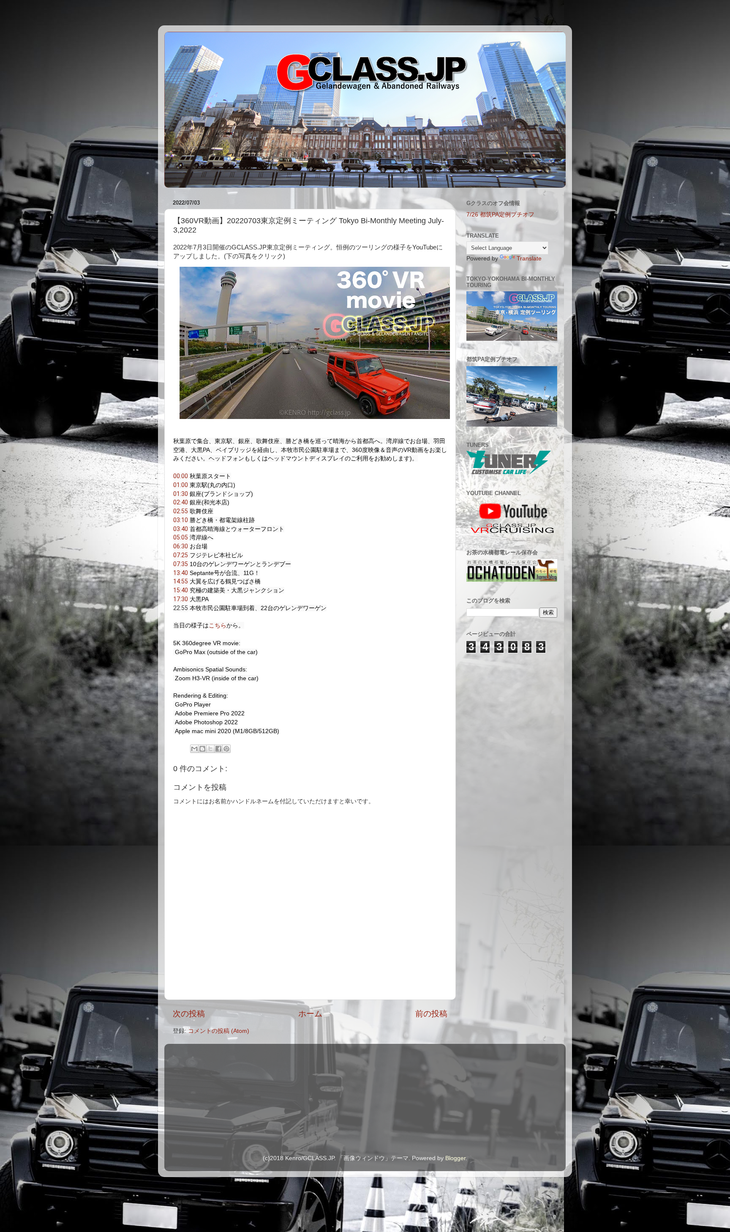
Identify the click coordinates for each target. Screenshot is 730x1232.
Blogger (455, 1158)
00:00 (180, 476)
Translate (529, 258)
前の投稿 (431, 1013)
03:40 (180, 529)
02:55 (180, 511)
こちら (217, 625)
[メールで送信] (194, 749)
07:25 (180, 555)
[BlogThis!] (202, 749)
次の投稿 (189, 1013)
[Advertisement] (508, 708)
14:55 (180, 581)
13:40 (180, 572)
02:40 (180, 502)
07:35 (180, 564)
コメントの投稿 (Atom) (218, 1031)
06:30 (180, 546)
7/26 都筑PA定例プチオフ (500, 214)
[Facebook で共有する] (218, 749)
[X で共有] (210, 749)
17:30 (180, 599)
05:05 (180, 537)
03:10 (180, 520)
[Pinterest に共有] (226, 749)
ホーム (310, 1013)
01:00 (180, 485)
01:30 (180, 493)
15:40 (180, 590)
